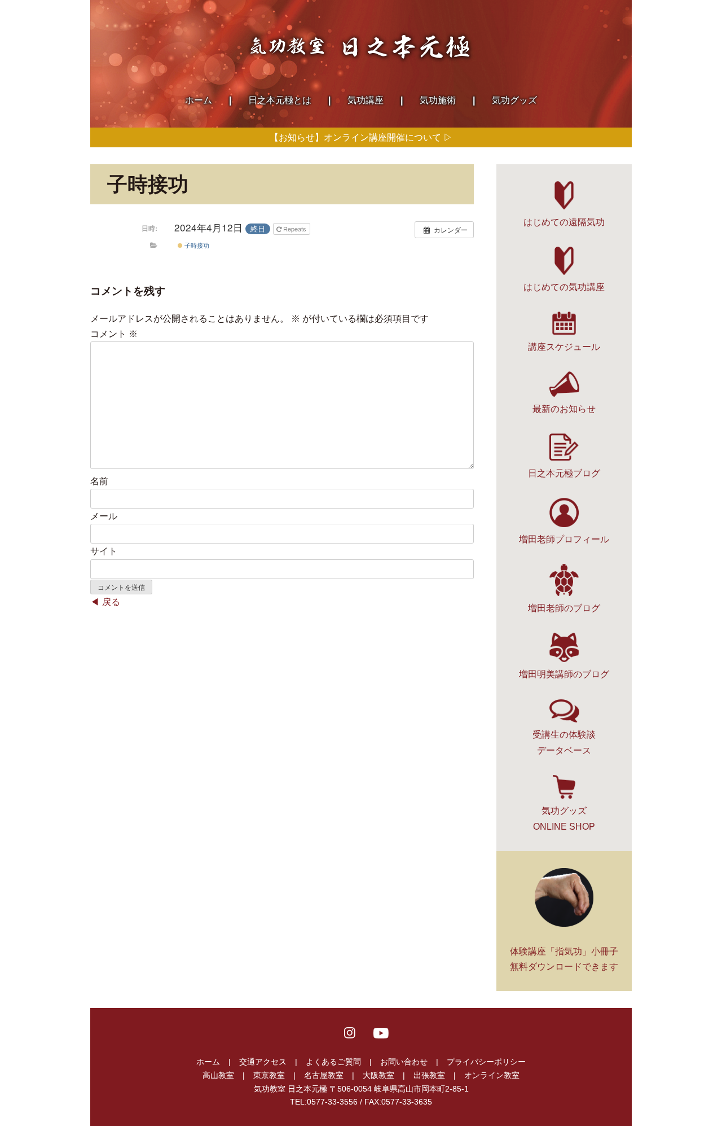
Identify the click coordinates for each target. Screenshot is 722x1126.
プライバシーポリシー (486, 1061)
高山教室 (218, 1075)
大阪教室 (378, 1075)
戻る (111, 602)
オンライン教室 (492, 1075)
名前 (99, 481)
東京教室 (269, 1075)
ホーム (208, 1061)
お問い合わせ (404, 1061)
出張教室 (429, 1075)
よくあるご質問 (333, 1061)
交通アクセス (263, 1061)
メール (103, 516)
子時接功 (196, 244)
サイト (103, 551)
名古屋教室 (324, 1075)
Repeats (294, 228)
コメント (114, 334)
